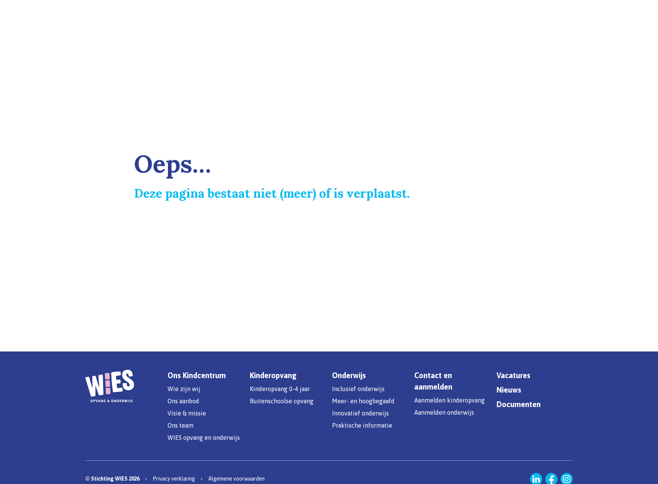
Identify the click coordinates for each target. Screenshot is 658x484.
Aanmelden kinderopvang (449, 400)
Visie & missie (187, 413)
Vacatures (513, 375)
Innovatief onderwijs (360, 413)
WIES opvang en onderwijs (204, 437)
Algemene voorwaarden (236, 479)
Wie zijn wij (184, 388)
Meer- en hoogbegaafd (363, 401)
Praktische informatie (362, 425)
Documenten (519, 404)
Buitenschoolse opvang (281, 401)
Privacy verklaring (174, 479)
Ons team (180, 425)
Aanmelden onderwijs (444, 412)
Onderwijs (349, 375)
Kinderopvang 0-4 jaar (280, 388)
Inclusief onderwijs (358, 388)
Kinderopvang (273, 375)
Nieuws (509, 389)
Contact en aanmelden (433, 381)
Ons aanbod (183, 401)
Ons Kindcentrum (197, 375)
